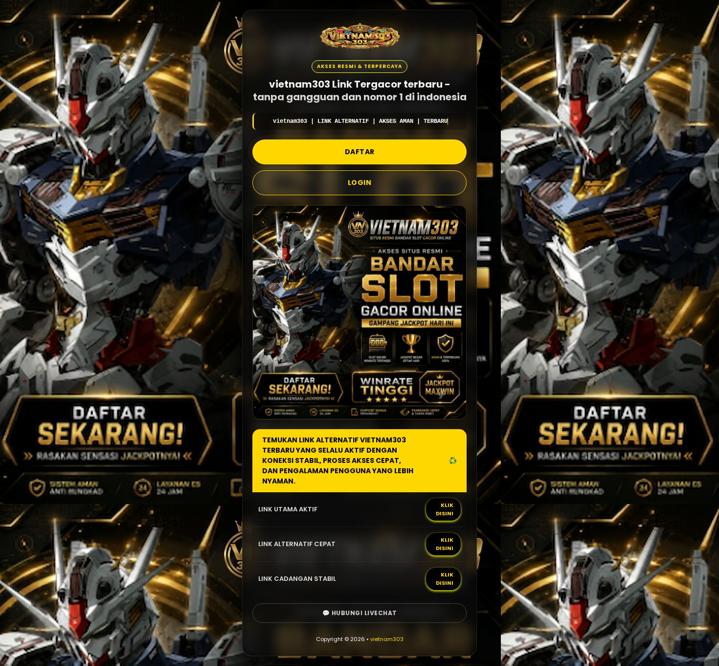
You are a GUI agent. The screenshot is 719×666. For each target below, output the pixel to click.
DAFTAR (360, 152)
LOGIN (360, 182)
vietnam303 (387, 639)
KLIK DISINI (444, 509)
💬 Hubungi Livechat (359, 613)
